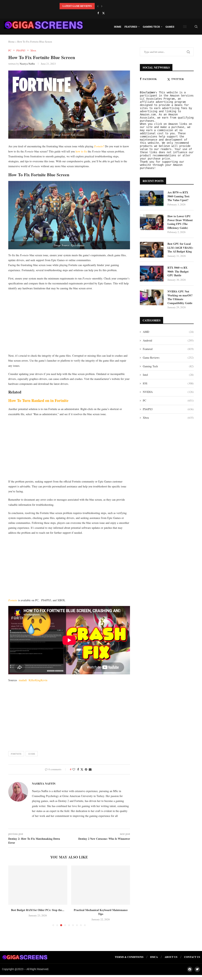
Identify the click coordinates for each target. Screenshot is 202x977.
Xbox (168, 417)
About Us (171, 957)
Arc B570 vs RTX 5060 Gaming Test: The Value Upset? (178, 196)
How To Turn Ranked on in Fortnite (38, 400)
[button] (97, 6)
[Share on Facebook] (78, 769)
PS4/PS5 (168, 409)
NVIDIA (168, 392)
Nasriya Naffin (27, 63)
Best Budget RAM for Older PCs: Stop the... (37, 910)
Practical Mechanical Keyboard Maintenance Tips (100, 912)
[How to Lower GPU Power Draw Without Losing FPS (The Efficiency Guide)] (152, 222)
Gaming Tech (151, 26)
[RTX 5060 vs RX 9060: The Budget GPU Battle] (152, 273)
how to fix (81, 151)
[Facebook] (98, 13)
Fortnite (12, 600)
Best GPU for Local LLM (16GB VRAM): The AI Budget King (180, 247)
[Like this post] (73, 769)
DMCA (154, 957)
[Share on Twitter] (81, 769)
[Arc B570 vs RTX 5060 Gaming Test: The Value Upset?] (152, 198)
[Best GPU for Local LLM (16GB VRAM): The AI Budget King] (152, 250)
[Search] (196, 26)
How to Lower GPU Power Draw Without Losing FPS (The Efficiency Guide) (180, 222)
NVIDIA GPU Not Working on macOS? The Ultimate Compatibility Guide (180, 297)
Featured (130, 26)
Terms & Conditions (129, 957)
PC (168, 400)
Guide (31, 753)
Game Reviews (168, 357)
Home (117, 26)
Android (168, 340)
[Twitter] (103, 13)
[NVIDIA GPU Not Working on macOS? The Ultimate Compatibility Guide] (152, 297)
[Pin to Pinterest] (86, 769)
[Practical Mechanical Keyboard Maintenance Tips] (100, 885)
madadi (24, 680)
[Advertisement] (69, 321)
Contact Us (192, 957)
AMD (168, 332)
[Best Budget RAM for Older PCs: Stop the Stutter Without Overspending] (37, 885)
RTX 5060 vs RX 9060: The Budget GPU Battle (178, 271)
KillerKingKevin (38, 680)
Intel (168, 375)
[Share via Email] (90, 769)
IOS (168, 383)
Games (170, 26)
